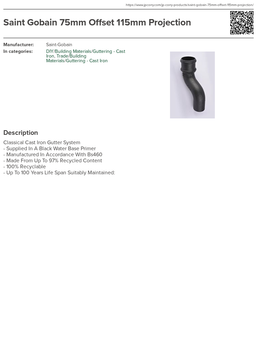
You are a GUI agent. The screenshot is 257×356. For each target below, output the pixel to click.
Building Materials (73, 51)
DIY (50, 51)
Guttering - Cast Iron (87, 61)
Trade (62, 56)
